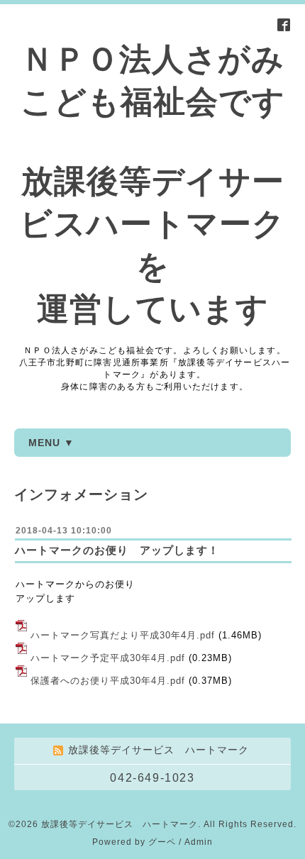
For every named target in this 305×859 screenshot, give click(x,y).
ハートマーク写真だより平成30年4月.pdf (122, 635)
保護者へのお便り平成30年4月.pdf (107, 680)
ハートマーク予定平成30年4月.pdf (107, 658)
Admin (198, 842)
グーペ (162, 842)
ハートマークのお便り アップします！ (117, 550)
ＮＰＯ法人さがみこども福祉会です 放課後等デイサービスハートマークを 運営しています (152, 184)
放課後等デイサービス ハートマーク (119, 824)
